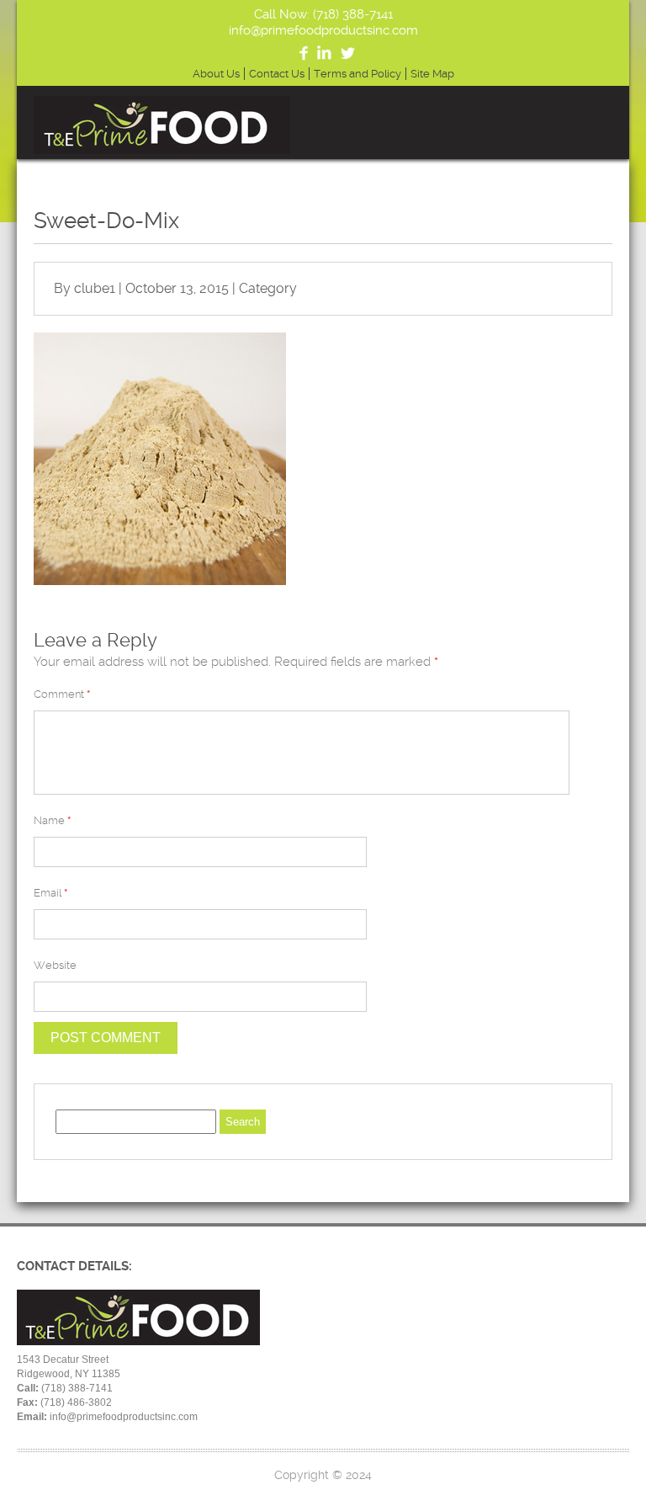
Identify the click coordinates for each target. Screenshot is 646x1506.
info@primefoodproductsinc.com (323, 30)
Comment (62, 694)
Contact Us (276, 73)
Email (50, 892)
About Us (216, 73)
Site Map (432, 73)
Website (55, 965)
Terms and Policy (357, 73)
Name (52, 820)
